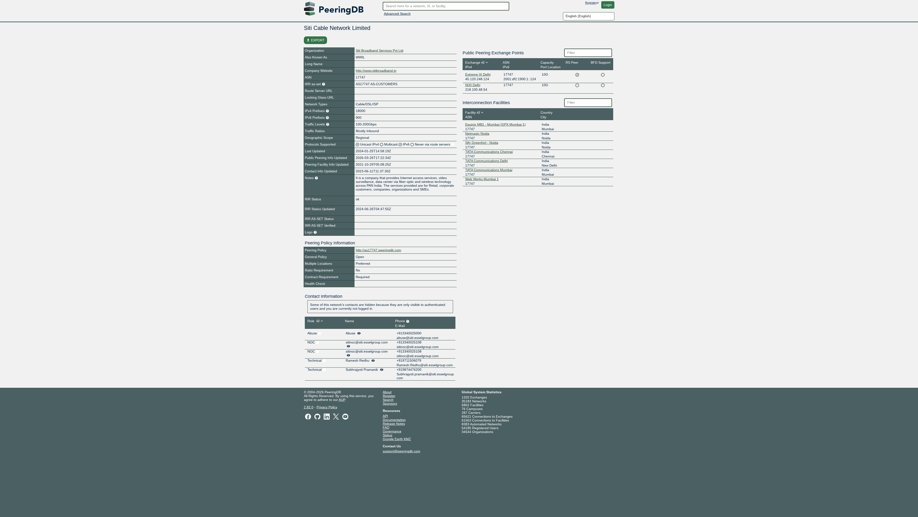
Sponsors (390, 403)
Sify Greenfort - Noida (481, 143)
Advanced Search (397, 14)
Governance (392, 431)
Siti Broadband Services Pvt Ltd (379, 50)
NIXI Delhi (472, 85)
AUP (342, 400)
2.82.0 (308, 407)
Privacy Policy (327, 407)
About (387, 392)
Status (387, 435)
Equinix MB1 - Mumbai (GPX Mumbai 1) (495, 124)
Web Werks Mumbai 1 (482, 179)
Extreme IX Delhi (478, 74)
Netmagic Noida (477, 133)
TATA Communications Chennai (489, 152)
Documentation (394, 420)
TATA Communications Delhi (486, 161)
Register (590, 3)
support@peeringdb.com (401, 451)
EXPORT (315, 40)
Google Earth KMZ (397, 439)
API (385, 416)
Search (388, 400)
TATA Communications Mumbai (488, 170)
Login (608, 5)
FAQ (386, 427)
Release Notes (394, 424)
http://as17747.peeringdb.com (378, 250)
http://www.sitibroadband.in (376, 71)
